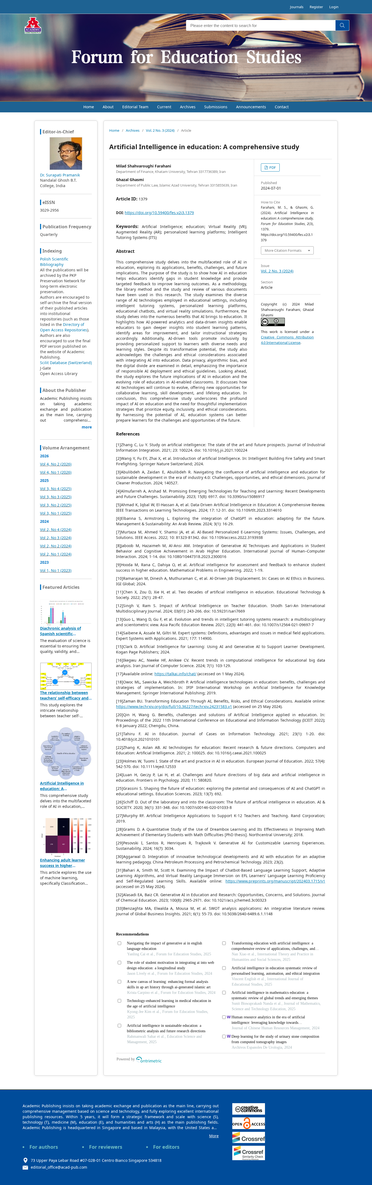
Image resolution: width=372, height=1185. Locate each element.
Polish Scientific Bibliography (54, 261)
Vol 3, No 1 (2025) (55, 513)
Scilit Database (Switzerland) (66, 362)
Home (88, 106)
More (214, 1135)
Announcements (251, 106)
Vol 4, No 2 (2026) (55, 464)
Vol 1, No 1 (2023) (55, 570)
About (108, 106)
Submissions (215, 106)
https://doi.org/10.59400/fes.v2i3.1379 (159, 212)
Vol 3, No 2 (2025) (55, 505)
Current (164, 106)
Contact (282, 106)
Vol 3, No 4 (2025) (55, 488)
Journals (296, 6)
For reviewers (105, 1147)
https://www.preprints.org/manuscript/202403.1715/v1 (275, 881)
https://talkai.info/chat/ (175, 673)
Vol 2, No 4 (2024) (55, 529)
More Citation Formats (283, 250)
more (87, 427)
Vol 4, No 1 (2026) (55, 472)
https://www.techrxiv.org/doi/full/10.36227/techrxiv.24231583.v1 (174, 706)
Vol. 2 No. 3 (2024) (160, 130)
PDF (272, 167)
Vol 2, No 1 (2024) (55, 554)
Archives (188, 106)
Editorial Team (135, 106)
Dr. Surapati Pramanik (60, 175)
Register (316, 6)
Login (334, 6)
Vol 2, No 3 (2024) (55, 537)
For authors (43, 1147)
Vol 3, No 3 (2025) (55, 496)
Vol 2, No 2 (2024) (55, 545)
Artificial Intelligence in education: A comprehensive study (62, 789)
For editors (166, 1147)
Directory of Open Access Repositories (63, 327)
